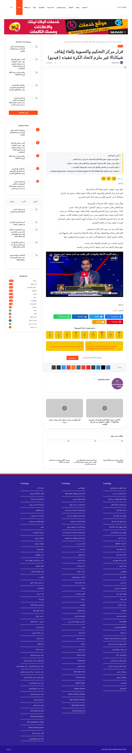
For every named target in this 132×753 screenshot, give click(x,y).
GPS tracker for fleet (37, 711)
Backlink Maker (80, 683)
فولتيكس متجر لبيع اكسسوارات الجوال (115, 638)
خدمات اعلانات (122, 605)
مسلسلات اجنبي (121, 672)
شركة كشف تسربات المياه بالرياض (34, 660)
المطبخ (71, 7)
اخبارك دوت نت (80, 543)
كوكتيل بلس (123, 577)
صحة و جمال (33, 320)
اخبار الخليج (82, 555)
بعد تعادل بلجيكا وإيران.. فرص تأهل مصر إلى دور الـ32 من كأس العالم (18, 244)
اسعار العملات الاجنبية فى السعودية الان (73, 532)
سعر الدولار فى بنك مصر (119, 493)
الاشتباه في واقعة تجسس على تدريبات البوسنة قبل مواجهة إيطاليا (17, 257)
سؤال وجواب (40, 549)
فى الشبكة (123, 633)
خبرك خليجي (122, 566)
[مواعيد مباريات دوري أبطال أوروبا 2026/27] (111, 449)
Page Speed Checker (78, 705)
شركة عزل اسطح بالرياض (36, 683)
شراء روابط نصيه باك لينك (118, 521)
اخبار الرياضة (81, 560)
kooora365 (122, 621)
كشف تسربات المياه (38, 733)
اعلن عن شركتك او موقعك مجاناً (35, 560)
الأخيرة (23, 202)
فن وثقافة (27, 7)
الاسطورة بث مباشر (120, 588)
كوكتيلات (82, 605)
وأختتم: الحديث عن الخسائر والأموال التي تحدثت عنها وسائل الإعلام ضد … (94, 167)
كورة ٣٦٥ (41, 599)
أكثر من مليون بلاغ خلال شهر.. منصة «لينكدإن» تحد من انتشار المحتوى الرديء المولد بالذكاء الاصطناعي (18, 63)
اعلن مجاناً (123, 599)
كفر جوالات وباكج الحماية (119, 649)
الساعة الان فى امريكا (37, 499)
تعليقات (11, 202)
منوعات (34, 307)
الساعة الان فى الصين (37, 516)
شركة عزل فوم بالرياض (37, 655)
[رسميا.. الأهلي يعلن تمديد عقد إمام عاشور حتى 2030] (58, 449)
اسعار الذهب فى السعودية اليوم (76, 527)
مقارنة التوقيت (39, 510)
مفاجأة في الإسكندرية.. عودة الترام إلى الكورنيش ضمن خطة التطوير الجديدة (17, 87)
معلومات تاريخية (39, 543)
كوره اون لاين (40, 627)
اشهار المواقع (40, 566)
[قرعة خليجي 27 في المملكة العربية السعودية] (32, 214)
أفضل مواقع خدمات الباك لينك (117, 527)
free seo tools (80, 677)
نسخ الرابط (72, 358)
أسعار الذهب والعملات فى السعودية (75, 538)
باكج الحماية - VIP (121, 655)
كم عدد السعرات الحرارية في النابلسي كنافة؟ (17, 223)
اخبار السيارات (81, 566)
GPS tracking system (37, 716)
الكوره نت (41, 577)
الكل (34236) (23, 113)
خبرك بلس (123, 582)
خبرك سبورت (81, 649)
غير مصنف (33, 327)
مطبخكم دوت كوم (80, 616)
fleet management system (35, 722)
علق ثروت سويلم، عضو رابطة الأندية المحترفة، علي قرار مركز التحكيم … (95, 159)
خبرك (83, 627)
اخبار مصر (82, 549)
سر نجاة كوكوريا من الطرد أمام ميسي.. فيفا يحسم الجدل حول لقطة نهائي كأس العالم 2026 (17, 232)
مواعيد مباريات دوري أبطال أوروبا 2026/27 (113, 461)
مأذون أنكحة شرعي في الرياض (117, 666)
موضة (77, 7)
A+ (103, 179)
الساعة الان (40, 488)
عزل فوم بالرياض (39, 699)
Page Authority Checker (77, 699)
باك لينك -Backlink (120, 543)
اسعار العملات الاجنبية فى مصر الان (75, 510)
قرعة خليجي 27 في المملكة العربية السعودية (17, 210)
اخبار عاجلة (82, 633)
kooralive (41, 588)
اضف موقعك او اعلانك (37, 571)
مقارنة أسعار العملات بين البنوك (117, 499)
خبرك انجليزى (81, 666)
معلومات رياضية (39, 538)
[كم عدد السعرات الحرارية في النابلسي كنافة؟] (32, 224)
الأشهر (35, 202)
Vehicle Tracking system (36, 727)
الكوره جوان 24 (80, 594)
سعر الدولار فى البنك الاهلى (118, 504)
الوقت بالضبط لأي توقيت (37, 493)
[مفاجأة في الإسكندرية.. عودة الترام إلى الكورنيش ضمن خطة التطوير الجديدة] (32, 89)
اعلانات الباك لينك (121, 555)
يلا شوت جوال (40, 616)
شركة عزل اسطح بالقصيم (36, 688)
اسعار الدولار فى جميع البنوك (118, 488)
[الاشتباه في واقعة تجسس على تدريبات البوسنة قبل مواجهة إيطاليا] (32, 259)
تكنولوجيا (41, 7)
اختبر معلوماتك (39, 555)
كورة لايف (123, 683)
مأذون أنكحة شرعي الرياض (118, 660)
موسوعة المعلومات (38, 532)
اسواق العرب (81, 488)
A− (114, 179)
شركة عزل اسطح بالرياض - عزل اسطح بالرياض (30, 666)
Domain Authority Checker (76, 694)
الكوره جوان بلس (121, 594)
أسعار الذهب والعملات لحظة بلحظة (75, 493)
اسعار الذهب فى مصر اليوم (77, 504)
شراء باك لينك (122, 538)
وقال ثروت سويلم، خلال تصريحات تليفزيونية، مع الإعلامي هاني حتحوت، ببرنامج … (92, 163)
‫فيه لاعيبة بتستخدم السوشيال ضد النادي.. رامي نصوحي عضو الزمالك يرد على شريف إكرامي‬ (85, 462)
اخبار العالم (41, 644)
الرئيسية (84, 7)
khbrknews (81, 660)
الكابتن (114, 310)
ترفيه (34, 7)
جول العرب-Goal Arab (37, 605)
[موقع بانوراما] (121, 7)
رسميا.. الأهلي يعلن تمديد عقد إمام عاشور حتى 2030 (59, 461)
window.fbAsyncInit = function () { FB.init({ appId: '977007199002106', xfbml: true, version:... (83, 171)
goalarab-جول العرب (120, 627)
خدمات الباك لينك (121, 510)
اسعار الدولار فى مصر (79, 499)
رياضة (19, 7)
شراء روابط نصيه (121, 549)
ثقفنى (42, 527)
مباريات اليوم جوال (38, 610)
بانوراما (83, 644)
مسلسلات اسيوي (121, 677)
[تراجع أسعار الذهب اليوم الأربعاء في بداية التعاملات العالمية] (32, 51)
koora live (123, 688)
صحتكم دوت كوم (121, 616)
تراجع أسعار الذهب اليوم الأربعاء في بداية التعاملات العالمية (17, 48)
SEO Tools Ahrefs (79, 672)
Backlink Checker (79, 688)
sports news (81, 655)
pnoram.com (115, 62)
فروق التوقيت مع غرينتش (36, 521)
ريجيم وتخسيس (61, 7)
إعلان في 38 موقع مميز (119, 560)
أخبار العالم (33, 317)
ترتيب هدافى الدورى (38, 633)
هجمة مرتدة (40, 594)
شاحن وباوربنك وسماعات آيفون (117, 644)
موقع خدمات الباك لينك (119, 516)
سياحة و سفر (32, 324)
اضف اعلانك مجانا (80, 582)
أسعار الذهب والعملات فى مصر (76, 516)
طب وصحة (50, 7)
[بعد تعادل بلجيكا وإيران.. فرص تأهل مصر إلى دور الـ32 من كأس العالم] (32, 247)
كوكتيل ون (123, 571)
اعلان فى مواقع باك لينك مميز (76, 621)
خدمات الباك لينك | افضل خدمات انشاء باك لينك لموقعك (66, 17)
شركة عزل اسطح (39, 705)
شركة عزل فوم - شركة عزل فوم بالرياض (32, 672)
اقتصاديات (123, 610)
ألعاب (35, 313)
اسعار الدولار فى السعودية (77, 521)
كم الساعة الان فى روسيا (36, 504)
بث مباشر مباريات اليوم (37, 582)
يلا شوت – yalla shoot (37, 621)
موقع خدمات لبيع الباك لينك (118, 532)
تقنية (35, 310)
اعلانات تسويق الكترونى (78, 577)
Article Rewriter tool (78, 711)
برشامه (83, 599)
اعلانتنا (83, 588)
